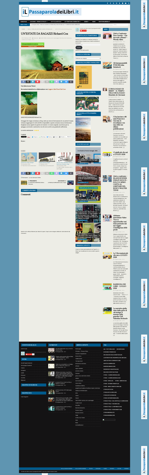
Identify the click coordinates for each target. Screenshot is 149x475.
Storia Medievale (109, 412)
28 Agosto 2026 (60, 351)
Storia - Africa (108, 381)
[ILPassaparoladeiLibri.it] (51, 19)
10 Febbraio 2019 (27, 38)
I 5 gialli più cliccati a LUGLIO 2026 (120, 153)
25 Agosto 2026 (60, 409)
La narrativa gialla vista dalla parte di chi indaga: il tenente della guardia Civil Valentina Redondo (120, 313)
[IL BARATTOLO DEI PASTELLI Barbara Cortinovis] (51, 384)
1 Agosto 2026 (118, 259)
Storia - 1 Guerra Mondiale (112, 375)
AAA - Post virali (109, 349)
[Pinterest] (122, 3)
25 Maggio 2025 (82, 163)
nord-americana (79, 381)
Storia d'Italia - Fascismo (111, 404)
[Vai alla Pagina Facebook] (107, 3)
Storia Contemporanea (111, 398)
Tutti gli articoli (56, 22)
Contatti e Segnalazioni (80, 353)
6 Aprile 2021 (81, 239)
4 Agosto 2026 (118, 156)
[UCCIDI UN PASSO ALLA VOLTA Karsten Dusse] (51, 350)
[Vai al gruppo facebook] (110, 3)
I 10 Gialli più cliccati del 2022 (87, 199)
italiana (77, 378)
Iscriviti (79, 47)
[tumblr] (119, 3)
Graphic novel (78, 403)
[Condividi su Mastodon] (56, 81)
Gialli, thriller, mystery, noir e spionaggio (50, 38)
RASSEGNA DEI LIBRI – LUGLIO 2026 (119, 286)
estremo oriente (79, 371)
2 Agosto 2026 (118, 232)
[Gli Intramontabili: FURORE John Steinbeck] (107, 73)
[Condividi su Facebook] (23, 81)
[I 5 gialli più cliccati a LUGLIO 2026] (107, 161)
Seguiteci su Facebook (29, 385)
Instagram (23, 370)
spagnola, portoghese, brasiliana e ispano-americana (87, 388)
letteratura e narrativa (72, 22)
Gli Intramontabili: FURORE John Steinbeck (120, 65)
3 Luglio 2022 (82, 220)
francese (77, 373)
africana (77, 366)
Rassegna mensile (109, 366)
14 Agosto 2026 (118, 41)
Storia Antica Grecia (110, 392)
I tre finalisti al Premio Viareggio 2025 (88, 160)
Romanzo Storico (79, 413)
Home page (24, 22)
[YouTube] (125, 3)
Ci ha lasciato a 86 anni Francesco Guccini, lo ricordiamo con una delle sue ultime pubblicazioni (120, 123)
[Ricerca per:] (120, 24)
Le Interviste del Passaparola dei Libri (115, 358)
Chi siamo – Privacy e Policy (38, 22)
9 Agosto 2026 (113, 97)
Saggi (76, 415)
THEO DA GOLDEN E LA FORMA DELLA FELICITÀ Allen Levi (64, 365)
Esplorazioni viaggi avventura (113, 355)
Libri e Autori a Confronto (112, 360)
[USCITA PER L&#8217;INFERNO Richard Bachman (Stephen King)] (65, 157)
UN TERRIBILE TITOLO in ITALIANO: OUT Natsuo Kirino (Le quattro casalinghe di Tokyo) (87, 235)
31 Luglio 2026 (118, 290)
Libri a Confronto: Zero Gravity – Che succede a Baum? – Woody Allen (120, 36)
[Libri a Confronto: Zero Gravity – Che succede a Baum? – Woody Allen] (107, 45)
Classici (77, 398)
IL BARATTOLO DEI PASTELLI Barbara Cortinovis (64, 383)
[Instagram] (116, 3)
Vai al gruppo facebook (26, 365)
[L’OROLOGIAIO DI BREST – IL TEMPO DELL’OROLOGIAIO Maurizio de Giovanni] (105, 100)
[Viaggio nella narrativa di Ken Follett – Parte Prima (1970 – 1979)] (51, 358)
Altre (76, 393)
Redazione (35, 38)
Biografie (120, 349)
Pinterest (23, 375)
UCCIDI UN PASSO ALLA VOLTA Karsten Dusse (64, 349)
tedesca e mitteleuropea (81, 390)
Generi (86, 22)
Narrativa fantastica (80, 408)
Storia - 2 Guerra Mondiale (112, 378)
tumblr (22, 373)
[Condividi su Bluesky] (66, 81)
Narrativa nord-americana (66, 38)
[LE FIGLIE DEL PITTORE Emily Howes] (51, 391)
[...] (117, 58)
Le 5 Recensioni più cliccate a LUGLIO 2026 (120, 255)
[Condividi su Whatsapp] (51, 81)
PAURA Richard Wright (44, 162)
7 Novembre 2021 (82, 182)
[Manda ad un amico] (42, 81)
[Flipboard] (128, 3)
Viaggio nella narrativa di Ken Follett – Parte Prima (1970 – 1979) (64, 357)
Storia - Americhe (120, 381)
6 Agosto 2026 (118, 131)
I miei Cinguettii (24, 397)
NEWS (106, 29)
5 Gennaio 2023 (82, 201)
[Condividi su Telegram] (61, 81)
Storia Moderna (109, 415)
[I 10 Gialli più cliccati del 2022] (88, 194)
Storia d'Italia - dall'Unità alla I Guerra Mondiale (118, 401)
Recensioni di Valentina (111, 369)
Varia (76, 420)
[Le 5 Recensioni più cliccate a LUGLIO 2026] (107, 265)
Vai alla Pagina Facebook (26, 363)
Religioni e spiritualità (111, 372)
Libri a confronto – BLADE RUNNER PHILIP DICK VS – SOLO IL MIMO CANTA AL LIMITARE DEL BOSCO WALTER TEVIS (120, 183)
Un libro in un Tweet (26, 39)
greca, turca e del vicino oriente (82, 376)
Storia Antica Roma (110, 395)
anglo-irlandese (79, 368)
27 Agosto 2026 (60, 367)
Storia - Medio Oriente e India (112, 386)
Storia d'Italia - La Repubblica (113, 406)
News (94, 22)
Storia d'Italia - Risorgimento (113, 409)
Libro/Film (77, 405)
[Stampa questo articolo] (47, 81)
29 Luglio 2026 (118, 320)
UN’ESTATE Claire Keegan (27, 162)
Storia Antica (108, 389)
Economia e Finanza (110, 352)
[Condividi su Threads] (70, 81)
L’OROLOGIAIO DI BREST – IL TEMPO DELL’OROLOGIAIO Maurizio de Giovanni (117, 92)
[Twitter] (113, 3)
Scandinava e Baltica (80, 386)
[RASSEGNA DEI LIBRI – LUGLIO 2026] (107, 293)
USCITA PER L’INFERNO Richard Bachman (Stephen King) (64, 163)
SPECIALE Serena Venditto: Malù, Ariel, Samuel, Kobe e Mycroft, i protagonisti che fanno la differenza (64, 399)
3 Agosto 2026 (118, 192)
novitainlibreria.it (104, 22)
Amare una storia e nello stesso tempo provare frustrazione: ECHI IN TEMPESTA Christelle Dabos (87, 178)
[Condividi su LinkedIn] (32, 81)
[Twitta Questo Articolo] (28, 81)
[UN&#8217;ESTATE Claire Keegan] (29, 157)
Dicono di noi (78, 356)
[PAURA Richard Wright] (47, 157)
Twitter (23, 368)
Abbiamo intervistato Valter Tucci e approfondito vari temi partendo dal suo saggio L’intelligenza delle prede (120, 223)
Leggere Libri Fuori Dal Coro (57, 89)
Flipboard (23, 380)
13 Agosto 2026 (118, 69)
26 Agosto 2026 (60, 385)
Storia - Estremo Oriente (111, 383)
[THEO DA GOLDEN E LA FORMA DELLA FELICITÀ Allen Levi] (51, 366)
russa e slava (78, 383)
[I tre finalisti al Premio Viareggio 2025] (88, 156)
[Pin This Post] (37, 81)
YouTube (23, 378)
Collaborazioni (78, 358)
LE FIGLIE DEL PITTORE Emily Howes (64, 390)
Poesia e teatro (79, 410)
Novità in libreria (109, 363)
